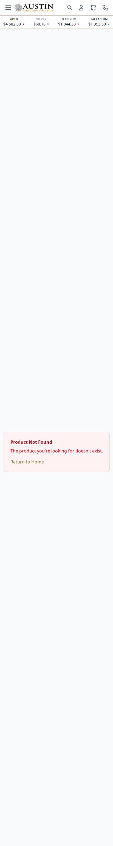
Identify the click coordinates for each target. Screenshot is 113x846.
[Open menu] (8, 8)
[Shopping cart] (93, 7)
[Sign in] (81, 7)
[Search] (69, 7)
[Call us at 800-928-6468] (105, 7)
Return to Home (27, 462)
